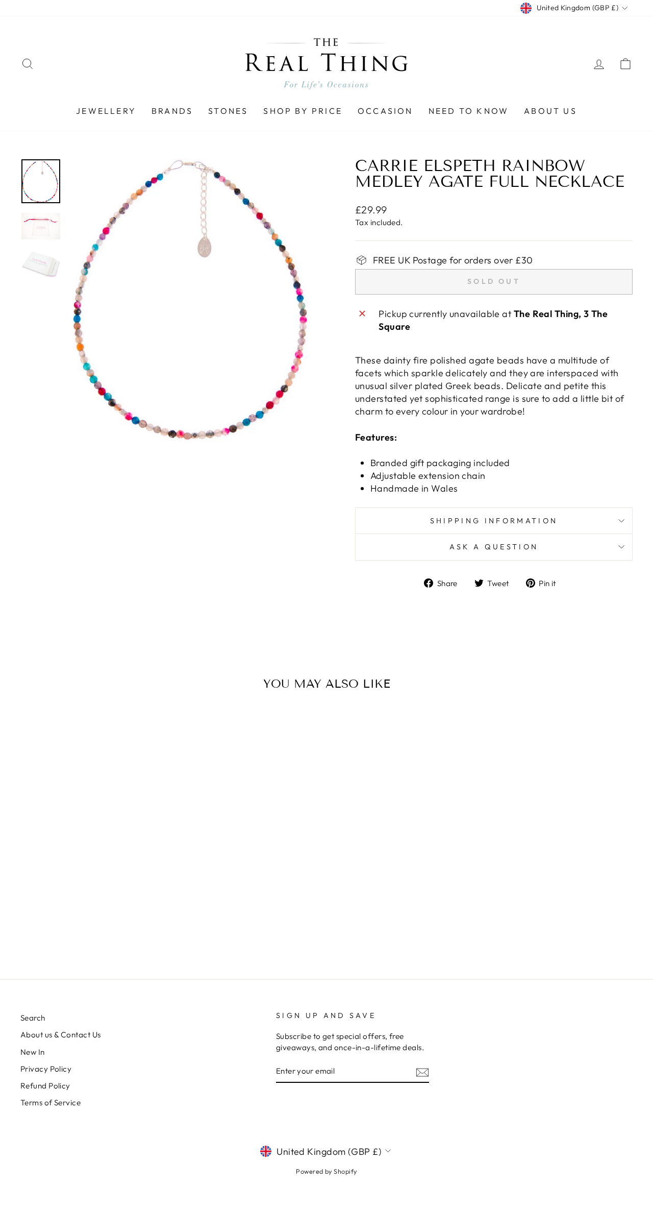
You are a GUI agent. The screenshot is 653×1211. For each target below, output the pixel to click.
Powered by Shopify (326, 1171)
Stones (228, 111)
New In (32, 1052)
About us (550, 111)
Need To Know (469, 111)
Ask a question (493, 546)
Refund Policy (45, 1086)
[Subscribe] (422, 1071)
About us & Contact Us (60, 1034)
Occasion (385, 111)
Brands (172, 111)
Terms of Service (50, 1102)
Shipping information (494, 520)
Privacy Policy (45, 1069)
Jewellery (106, 111)
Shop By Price (302, 111)
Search (32, 1018)
